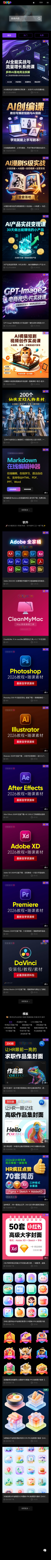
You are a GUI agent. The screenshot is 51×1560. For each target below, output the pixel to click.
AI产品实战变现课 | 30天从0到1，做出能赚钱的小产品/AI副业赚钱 (25, 264)
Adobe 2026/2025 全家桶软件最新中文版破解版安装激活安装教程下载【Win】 (25, 581)
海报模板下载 (10, 1266)
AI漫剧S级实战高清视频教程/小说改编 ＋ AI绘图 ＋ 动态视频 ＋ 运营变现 (25, 206)
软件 (7, 584)
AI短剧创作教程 (11, 151)
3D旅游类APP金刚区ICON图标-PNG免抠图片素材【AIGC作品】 (25, 1496)
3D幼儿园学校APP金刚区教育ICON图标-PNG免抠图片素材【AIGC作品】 (25, 1321)
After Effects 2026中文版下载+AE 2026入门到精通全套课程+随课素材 (25, 814)
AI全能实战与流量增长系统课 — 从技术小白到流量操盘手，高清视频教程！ (25, 89)
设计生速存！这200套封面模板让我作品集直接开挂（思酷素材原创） (25, 1088)
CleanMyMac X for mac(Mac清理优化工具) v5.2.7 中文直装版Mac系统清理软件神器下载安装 (25, 639)
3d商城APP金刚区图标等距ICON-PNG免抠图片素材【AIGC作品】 (25, 1438)
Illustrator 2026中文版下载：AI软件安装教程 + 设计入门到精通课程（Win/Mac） (25, 756)
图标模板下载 (10, 1324)
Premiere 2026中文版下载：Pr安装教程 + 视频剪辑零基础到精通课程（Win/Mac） (25, 931)
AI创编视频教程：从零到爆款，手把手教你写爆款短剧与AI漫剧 (25, 148)
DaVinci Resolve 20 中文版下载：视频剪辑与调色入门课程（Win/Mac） (25, 989)
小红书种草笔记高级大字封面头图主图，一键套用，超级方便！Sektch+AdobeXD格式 (25, 1263)
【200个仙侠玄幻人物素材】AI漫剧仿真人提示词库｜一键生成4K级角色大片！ (25, 440)
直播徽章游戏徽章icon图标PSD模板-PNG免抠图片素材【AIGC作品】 (25, 1380)
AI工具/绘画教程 (11, 92)
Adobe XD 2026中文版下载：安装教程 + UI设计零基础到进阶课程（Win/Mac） (25, 873)
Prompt (8, 442)
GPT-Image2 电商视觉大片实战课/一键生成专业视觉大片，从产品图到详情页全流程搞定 (25, 323)
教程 (7, 700)
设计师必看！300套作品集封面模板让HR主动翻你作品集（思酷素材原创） (25, 1146)
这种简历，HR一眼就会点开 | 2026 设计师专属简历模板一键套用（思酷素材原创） (25, 1205)
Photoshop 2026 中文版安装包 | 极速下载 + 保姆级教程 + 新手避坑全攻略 (25, 698)
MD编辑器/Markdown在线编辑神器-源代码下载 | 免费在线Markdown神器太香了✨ (25, 498)
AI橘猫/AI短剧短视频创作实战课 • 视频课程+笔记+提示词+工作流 (25, 381)
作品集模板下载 (11, 1091)
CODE (7, 501)
